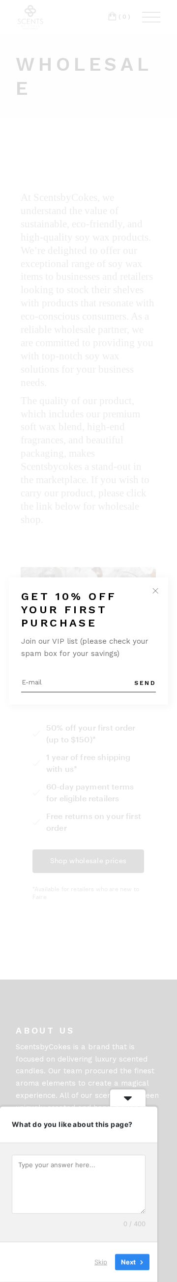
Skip (100, 1262)
